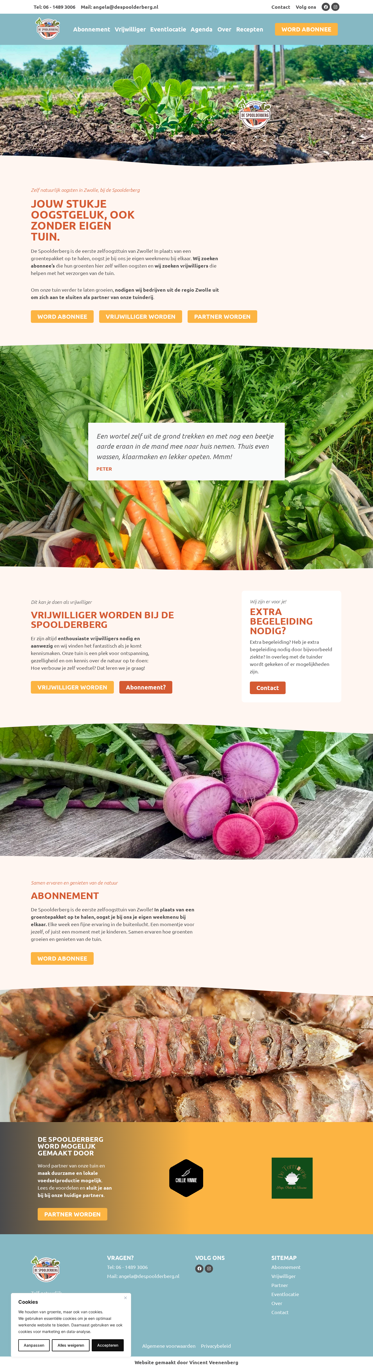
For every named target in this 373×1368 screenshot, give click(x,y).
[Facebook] (326, 7)
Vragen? (120, 1257)
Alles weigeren (71, 1345)
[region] (71, 1325)
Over (224, 29)
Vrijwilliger (130, 29)
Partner (279, 1285)
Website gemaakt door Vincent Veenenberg (186, 1362)
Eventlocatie (168, 29)
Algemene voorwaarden (169, 1346)
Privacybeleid (216, 1346)
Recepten (249, 29)
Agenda (201, 29)
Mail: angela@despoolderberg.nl (119, 7)
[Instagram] (335, 7)
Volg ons (306, 7)
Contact (280, 7)
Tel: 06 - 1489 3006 (54, 7)
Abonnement (91, 29)
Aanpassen (34, 1345)
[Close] (125, 1297)
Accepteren (107, 1345)
